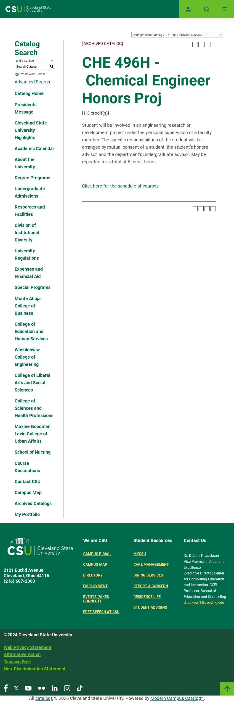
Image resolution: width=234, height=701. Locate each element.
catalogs (44, 698)
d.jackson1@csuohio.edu (204, 602)
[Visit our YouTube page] (28, 688)
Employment (95, 586)
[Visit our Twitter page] (16, 688)
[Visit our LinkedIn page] (54, 688)
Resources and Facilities (30, 210)
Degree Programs (32, 177)
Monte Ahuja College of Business (28, 306)
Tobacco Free (17, 661)
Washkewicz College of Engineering (27, 357)
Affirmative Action (22, 654)
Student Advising (150, 607)
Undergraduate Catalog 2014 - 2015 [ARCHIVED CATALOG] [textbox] (170, 35)
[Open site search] (206, 9)
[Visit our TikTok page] (79, 688)
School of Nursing (33, 452)
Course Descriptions (27, 466)
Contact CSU (27, 481)
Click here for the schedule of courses (120, 186)
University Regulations (27, 254)
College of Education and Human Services (31, 331)
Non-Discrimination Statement (35, 669)
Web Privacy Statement (27, 647)
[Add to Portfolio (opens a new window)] (194, 44)
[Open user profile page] (188, 9)
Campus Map (28, 492)
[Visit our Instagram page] (67, 688)
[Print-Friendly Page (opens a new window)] (206, 44)
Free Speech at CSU (101, 612)
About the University (25, 163)
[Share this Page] (200, 44)
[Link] (227, 689)
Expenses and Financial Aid (29, 272)
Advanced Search (32, 82)
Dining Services (148, 575)
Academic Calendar (34, 148)
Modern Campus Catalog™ (177, 698)
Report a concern (150, 586)
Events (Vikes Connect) (96, 599)
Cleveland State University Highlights (31, 130)
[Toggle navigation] (225, 9)
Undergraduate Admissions (30, 192)
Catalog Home (29, 93)
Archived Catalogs (33, 503)
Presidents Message (26, 108)
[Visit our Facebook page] (6, 688)
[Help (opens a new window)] (212, 44)
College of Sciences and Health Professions (34, 408)
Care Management (151, 564)
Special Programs (33, 287)
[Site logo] (28, 9)
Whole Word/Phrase (32, 74)
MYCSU (139, 554)
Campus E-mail (97, 554)
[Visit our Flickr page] (41, 688)
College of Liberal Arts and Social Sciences (32, 383)
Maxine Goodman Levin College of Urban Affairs (33, 434)
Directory (93, 575)
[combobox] (177, 34)
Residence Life (147, 597)
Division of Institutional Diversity (27, 232)
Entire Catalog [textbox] (25, 60)
